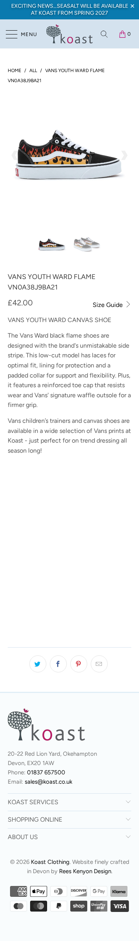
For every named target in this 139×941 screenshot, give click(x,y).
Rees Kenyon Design (85, 871)
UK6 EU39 (59, 520)
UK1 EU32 (96, 481)
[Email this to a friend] (99, 663)
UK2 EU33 (23, 501)
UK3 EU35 (58, 501)
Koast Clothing (50, 861)
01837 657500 (46, 772)
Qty (13, 593)
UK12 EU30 (24, 481)
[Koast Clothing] (69, 33)
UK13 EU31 (61, 481)
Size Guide (108, 304)
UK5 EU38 (24, 520)
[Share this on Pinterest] (78, 663)
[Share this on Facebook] (58, 663)
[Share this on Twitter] (37, 663)
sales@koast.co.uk (48, 781)
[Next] (124, 155)
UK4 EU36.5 (95, 501)
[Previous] (15, 155)
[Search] (105, 34)
